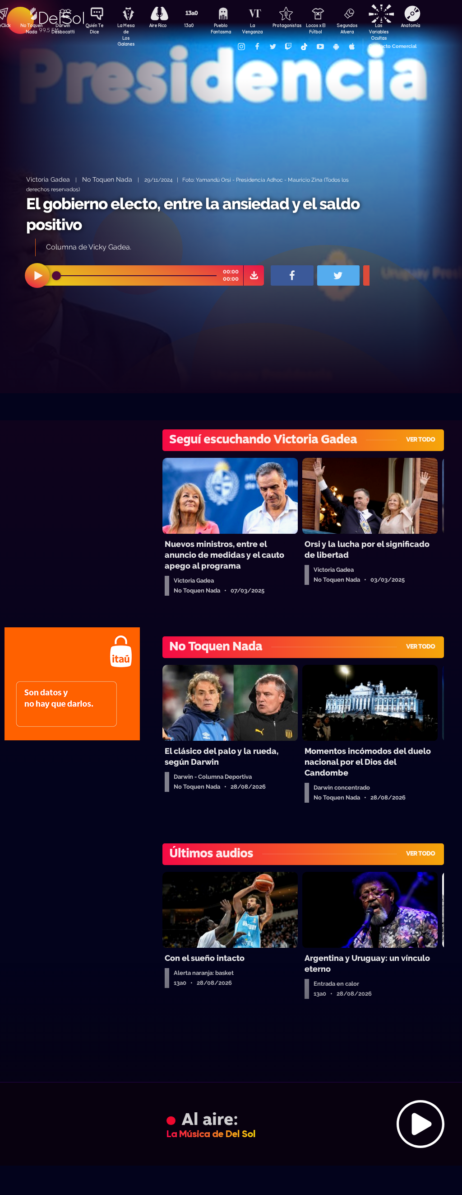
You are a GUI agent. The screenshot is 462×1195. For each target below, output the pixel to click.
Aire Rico (157, 25)
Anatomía (410, 25)
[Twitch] (288, 46)
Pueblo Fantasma (221, 28)
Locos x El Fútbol (315, 28)
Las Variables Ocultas (378, 29)
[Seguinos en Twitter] (272, 46)
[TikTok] (304, 46)
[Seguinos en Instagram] (241, 46)
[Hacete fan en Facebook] (256, 46)
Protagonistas (284, 25)
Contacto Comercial (392, 46)
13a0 (189, 25)
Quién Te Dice (94, 28)
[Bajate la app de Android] (335, 46)
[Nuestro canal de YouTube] (320, 46)
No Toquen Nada (31, 28)
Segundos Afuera (347, 28)
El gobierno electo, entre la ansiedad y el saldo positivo (193, 214)
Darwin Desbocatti (62, 28)
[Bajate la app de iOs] (351, 46)
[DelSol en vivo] (231, 1124)
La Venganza (252, 28)
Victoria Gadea (48, 179)
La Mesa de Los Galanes (125, 29)
